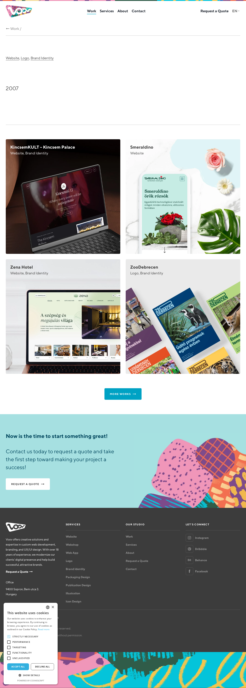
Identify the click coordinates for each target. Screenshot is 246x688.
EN (234, 11)
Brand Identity (42, 58)
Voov (19, 11)
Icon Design (73, 601)
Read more (44, 629)
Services (107, 11)
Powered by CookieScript (30, 680)
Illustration (73, 593)
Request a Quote (214, 11)
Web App (72, 553)
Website (12, 58)
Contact (139, 11)
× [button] (52, 607)
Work (91, 11)
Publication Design (78, 585)
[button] (30, 675)
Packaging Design (78, 577)
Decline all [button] (42, 666)
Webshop (72, 544)
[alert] (31, 643)
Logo (25, 58)
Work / (15, 28)
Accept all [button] (18, 666)
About (122, 11)
